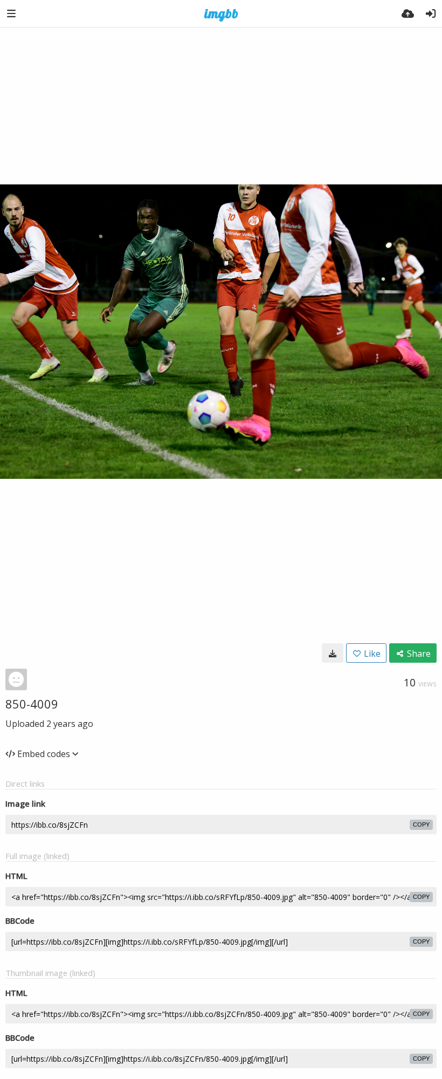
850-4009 (31, 704)
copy (421, 824)
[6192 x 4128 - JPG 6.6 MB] (332, 653)
